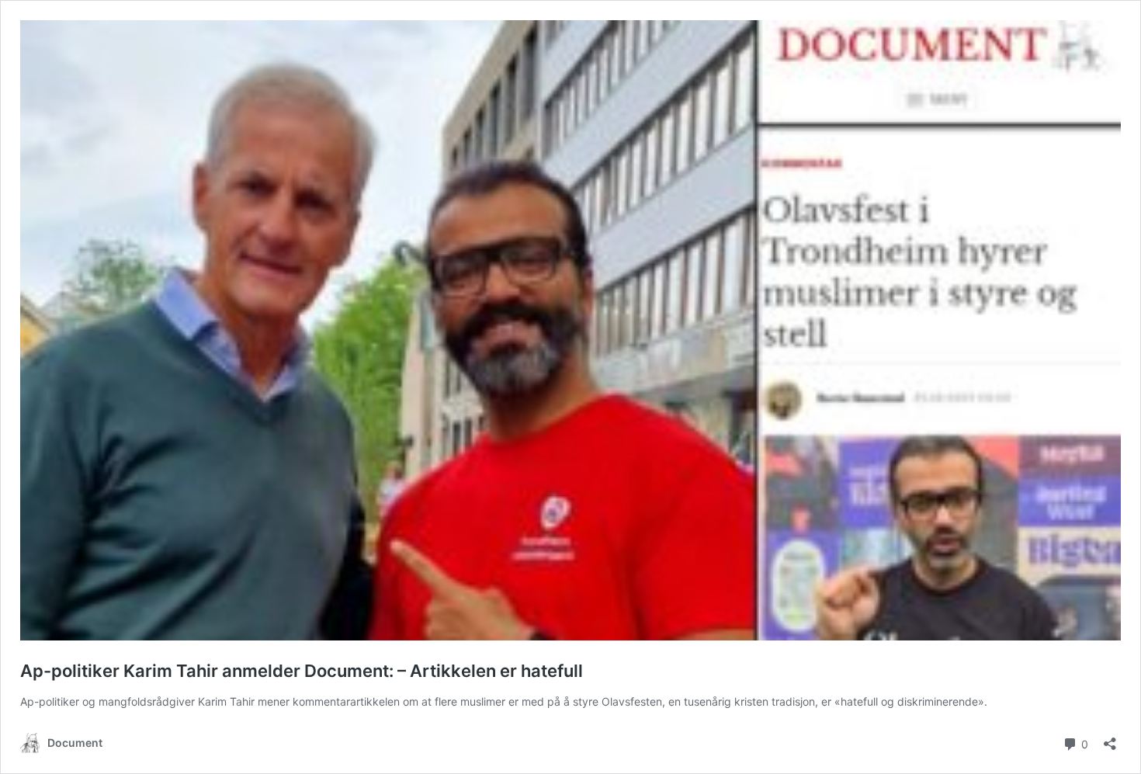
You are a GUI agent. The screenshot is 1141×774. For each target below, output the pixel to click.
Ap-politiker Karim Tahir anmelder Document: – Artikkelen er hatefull (301, 671)
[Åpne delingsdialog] (1110, 739)
